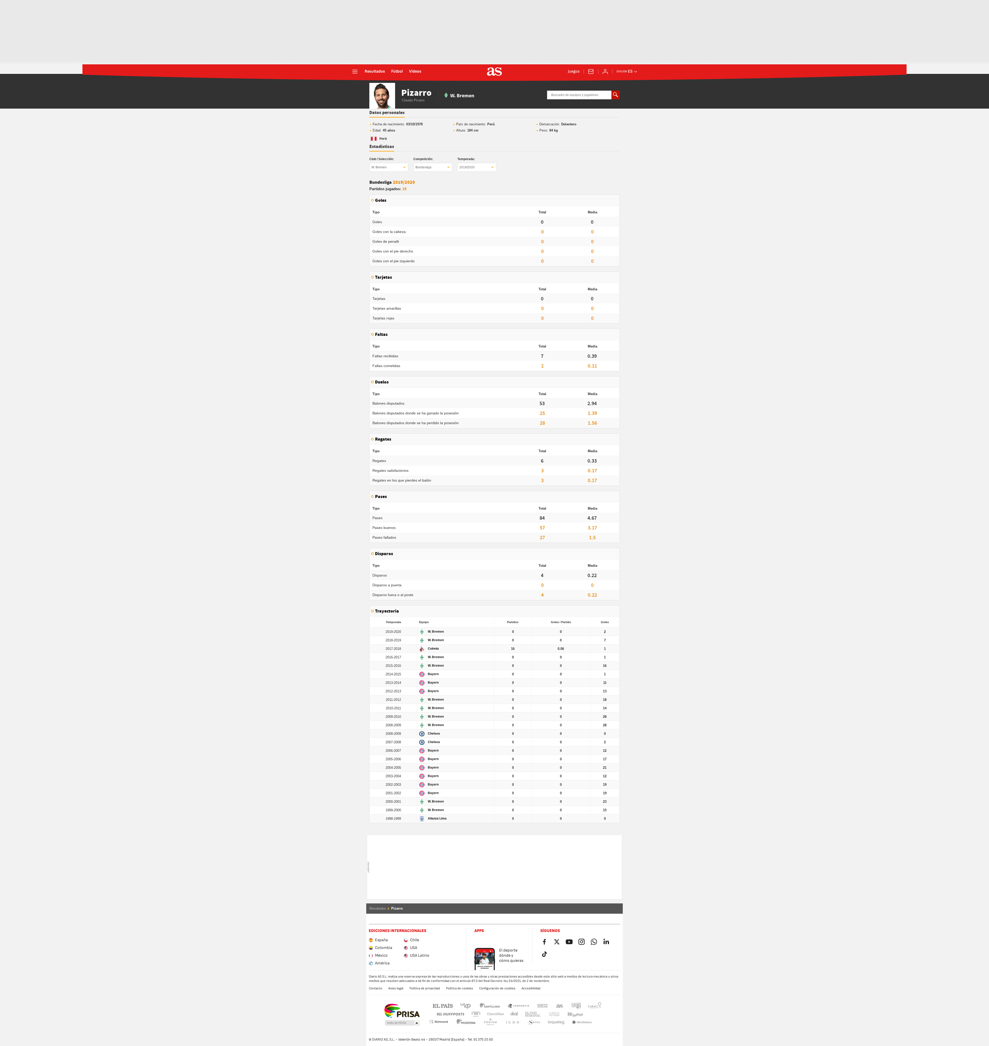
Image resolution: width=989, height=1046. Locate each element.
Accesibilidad (531, 988)
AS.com (559, 1005)
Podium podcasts (466, 1022)
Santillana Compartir (518, 1005)
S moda (512, 1022)
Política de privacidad (425, 988)
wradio (477, 1014)
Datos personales (387, 112)
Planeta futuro (550, 1014)
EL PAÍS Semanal (531, 1014)
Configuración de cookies (497, 988)
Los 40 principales (465, 1005)
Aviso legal (395, 988)
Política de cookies (459, 988)
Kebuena (572, 1014)
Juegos (573, 71)
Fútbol (397, 71)
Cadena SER (542, 1005)
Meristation (556, 1022)
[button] (402, 1023)
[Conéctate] (605, 71)
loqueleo (534, 1022)
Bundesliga (423, 167)
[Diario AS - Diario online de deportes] (494, 71)
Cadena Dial (513, 1014)
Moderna (438, 1021)
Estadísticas (381, 146)
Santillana (490, 1005)
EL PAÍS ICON (490, 1022)
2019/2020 (467, 167)
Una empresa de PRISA (402, 1010)
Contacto (375, 988)
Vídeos (415, 71)
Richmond (593, 1014)
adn (576, 1005)
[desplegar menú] (355, 71)
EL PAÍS (442, 1005)
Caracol (594, 1005)
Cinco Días (493, 1014)
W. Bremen (379, 167)
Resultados (375, 71)
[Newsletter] (591, 71)
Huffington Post (450, 1014)
